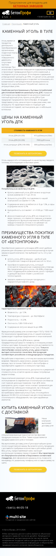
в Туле (5, 17)
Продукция (17, 23)
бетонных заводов (28, 6)
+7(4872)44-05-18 (45, 17)
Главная (6, 23)
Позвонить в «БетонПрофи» (28, 153)
